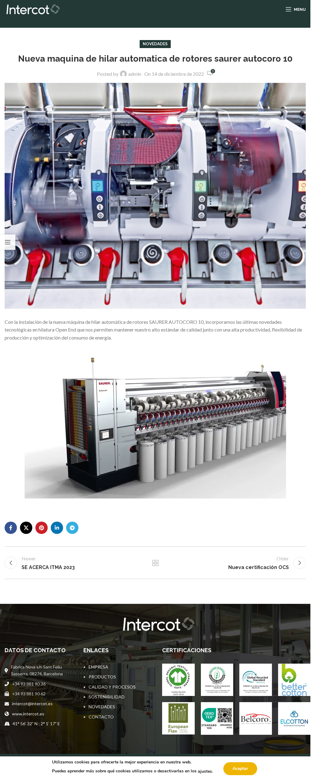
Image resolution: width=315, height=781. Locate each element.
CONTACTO (101, 716)
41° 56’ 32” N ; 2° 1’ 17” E (36, 723)
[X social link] (26, 528)
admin (134, 74)
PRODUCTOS (102, 676)
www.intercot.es (28, 713)
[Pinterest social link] (41, 528)
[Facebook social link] (11, 528)
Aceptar (240, 768)
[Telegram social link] (72, 528)
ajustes (205, 771)
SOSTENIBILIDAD (107, 696)
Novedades (155, 43)
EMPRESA (98, 666)
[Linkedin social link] (57, 528)
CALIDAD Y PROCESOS (112, 686)
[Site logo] (32, 8)
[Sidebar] (7, 242)
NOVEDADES (102, 706)
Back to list (155, 563)
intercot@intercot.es (32, 703)
